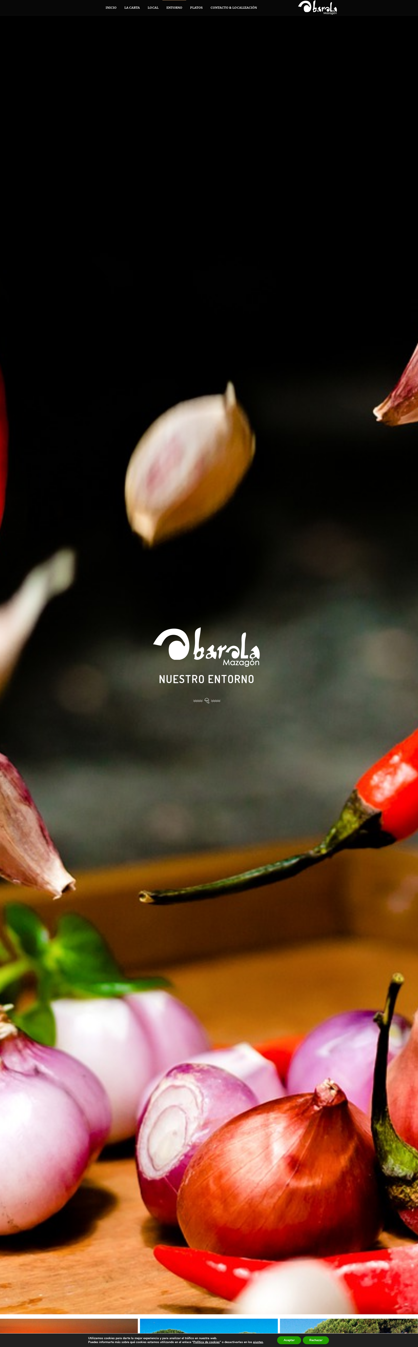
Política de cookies (206, 1342)
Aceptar (289, 1340)
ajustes (258, 1342)
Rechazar (315, 1340)
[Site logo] (310, 7)
